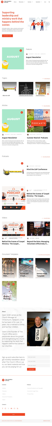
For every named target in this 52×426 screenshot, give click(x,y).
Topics (3, 399)
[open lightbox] (38, 24)
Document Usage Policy (32, 391)
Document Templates (7, 396)
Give (45, 2)
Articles (4, 388)
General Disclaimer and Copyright (35, 388)
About (15, 2)
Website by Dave (46, 420)
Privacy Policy (30, 394)
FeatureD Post (7, 35)
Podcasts (4, 391)
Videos (4, 394)
